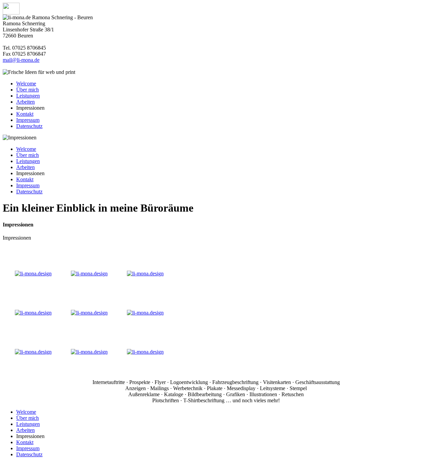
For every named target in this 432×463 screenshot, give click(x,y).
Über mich (27, 89)
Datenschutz (29, 126)
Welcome (26, 83)
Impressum (27, 120)
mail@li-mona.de (21, 60)
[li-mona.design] (33, 273)
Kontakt (24, 114)
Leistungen (28, 96)
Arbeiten (25, 102)
